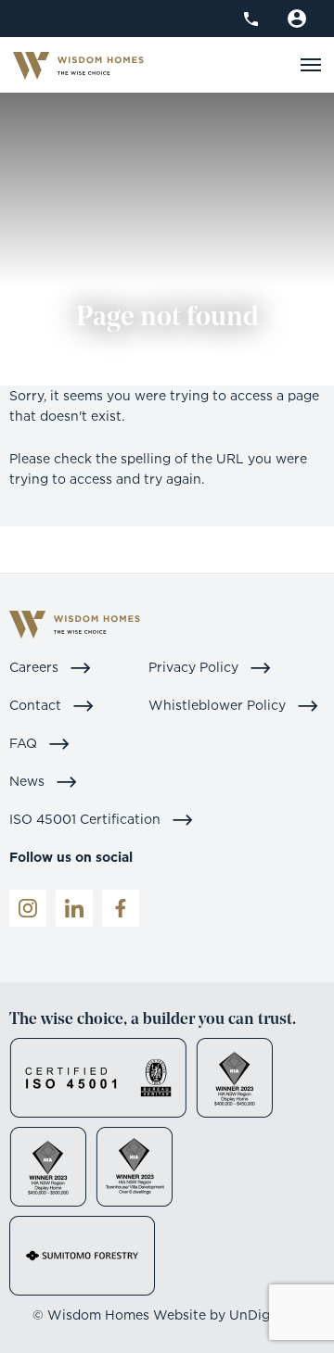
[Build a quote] (297, 18)
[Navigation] (310, 64)
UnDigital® (265, 1314)
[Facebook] (120, 908)
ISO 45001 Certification (86, 819)
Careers (35, 667)
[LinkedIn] (74, 908)
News (28, 781)
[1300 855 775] (251, 18)
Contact (37, 705)
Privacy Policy (195, 667)
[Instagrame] (27, 908)
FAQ (25, 743)
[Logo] (78, 65)
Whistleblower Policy (218, 705)
